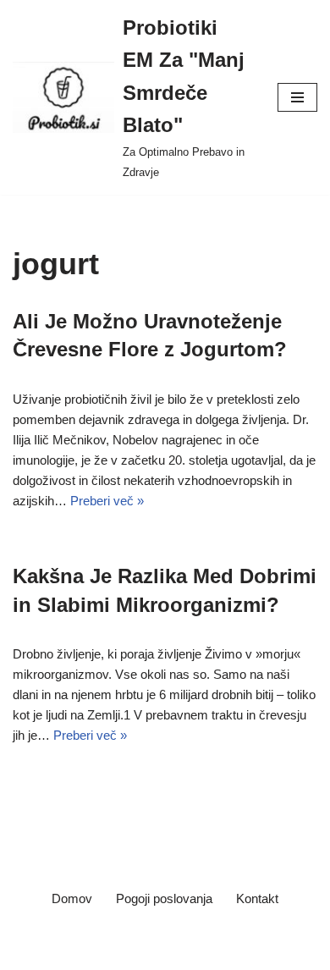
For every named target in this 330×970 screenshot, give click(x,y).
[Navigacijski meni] (297, 97)
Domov (72, 898)
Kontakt (257, 898)
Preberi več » (107, 500)
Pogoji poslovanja (164, 898)
